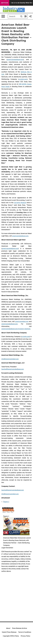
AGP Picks (4, 3)
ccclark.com (23, 79)
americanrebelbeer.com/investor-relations (15, 329)
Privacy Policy (25, 636)
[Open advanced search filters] (25, 16)
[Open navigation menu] (3, 16)
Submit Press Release (9, 632)
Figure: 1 (6, 502)
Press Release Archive (19, 628)
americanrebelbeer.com (15, 59)
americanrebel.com (21, 321)
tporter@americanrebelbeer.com (12, 369)
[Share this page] (30, 16)
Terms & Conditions (24, 632)
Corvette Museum (20, 202)
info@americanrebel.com (10, 359)
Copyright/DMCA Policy (11, 636)
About (8, 628)
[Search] (21, 16)
